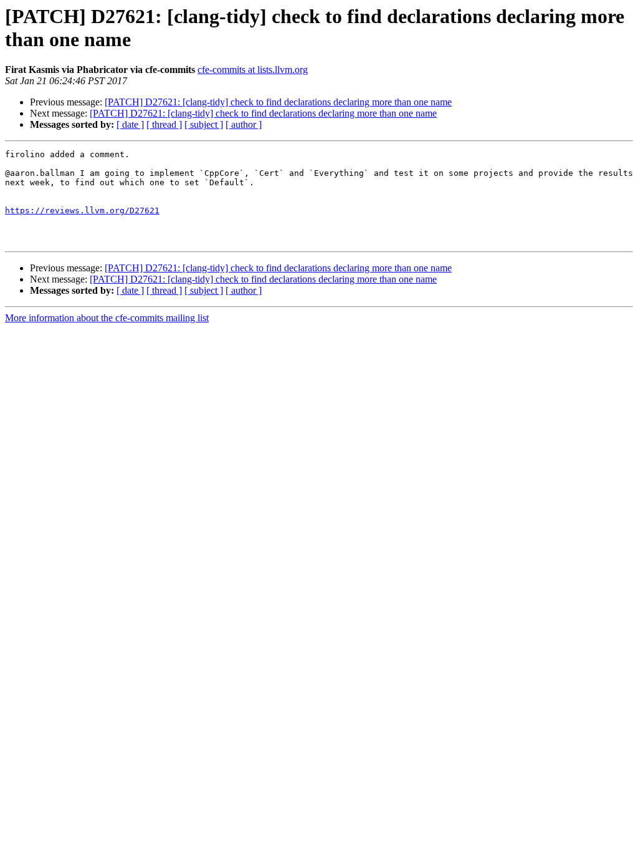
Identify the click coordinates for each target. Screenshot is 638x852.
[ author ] (244, 124)
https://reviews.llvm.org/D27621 (82, 210)
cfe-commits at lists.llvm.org (253, 69)
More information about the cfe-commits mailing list (107, 317)
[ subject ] (203, 124)
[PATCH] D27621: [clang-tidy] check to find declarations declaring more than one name (278, 102)
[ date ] (130, 124)
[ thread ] (164, 124)
